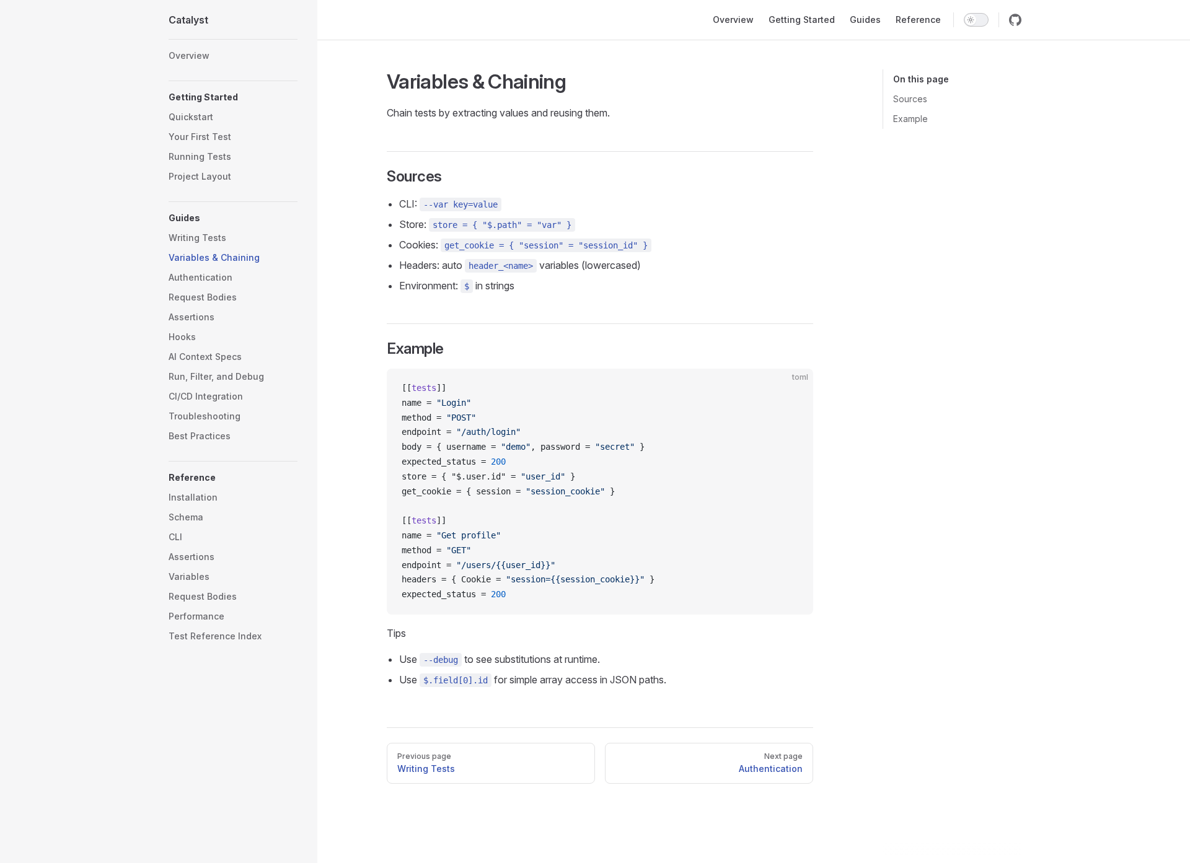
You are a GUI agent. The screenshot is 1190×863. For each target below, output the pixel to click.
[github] (1015, 20)
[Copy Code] (793, 388)
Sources (910, 99)
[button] (233, 97)
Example (910, 118)
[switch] (976, 20)
